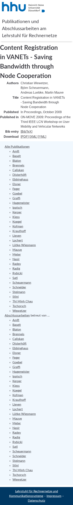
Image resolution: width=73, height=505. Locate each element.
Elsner (16, 184)
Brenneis (18, 165)
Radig (16, 268)
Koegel (17, 221)
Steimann (18, 292)
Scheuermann (21, 282)
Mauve (17, 249)
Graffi (16, 198)
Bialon (16, 160)
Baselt (16, 156)
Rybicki (17, 273)
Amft (15, 151)
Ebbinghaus (20, 179)
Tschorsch (19, 306)
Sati (15, 278)
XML (33, 136)
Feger (16, 188)
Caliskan (18, 170)
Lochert (17, 240)
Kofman (17, 226)
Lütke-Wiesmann (24, 245)
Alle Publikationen (17, 146)
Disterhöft (19, 174)
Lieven (16, 235)
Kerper (17, 212)
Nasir (16, 259)
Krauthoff (19, 231)
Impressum (54, 496)
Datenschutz (36, 500)
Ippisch (17, 207)
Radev (16, 263)
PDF (24, 136)
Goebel (17, 193)
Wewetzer (19, 310)
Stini (15, 296)
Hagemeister (21, 203)
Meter (16, 254)
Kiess (16, 217)
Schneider (19, 287)
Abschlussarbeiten (17, 315)
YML (42, 136)
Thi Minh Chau (22, 301)
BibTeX (26, 131)
